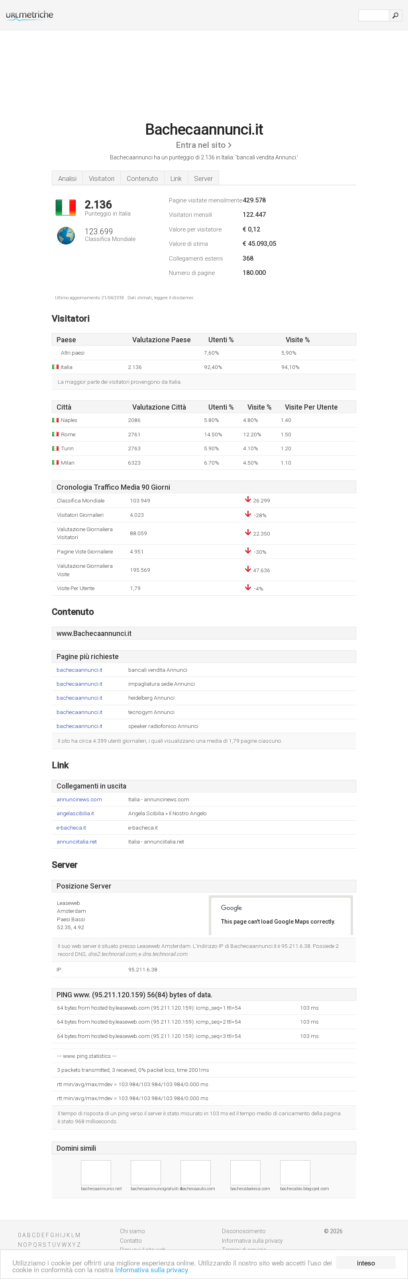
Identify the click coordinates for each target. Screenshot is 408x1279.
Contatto (131, 1241)
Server (203, 178)
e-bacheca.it (71, 828)
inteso (366, 1262)
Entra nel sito (201, 145)
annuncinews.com (79, 799)
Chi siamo (132, 1231)
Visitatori (101, 178)
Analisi (67, 178)
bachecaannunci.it (79, 670)
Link (176, 178)
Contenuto (142, 178)
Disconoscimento (244, 1231)
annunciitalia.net (77, 842)
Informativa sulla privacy (151, 1269)
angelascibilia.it (75, 813)
